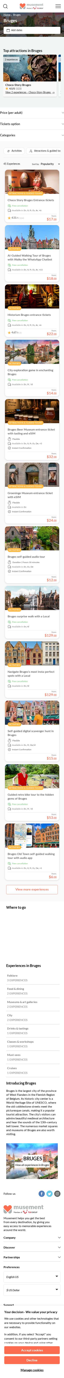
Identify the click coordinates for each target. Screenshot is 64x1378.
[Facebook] (41, 1194)
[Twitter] (49, 1194)
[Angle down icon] (43, 113)
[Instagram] (56, 1194)
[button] (14, 151)
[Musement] (31, 6)
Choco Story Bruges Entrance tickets (31, 200)
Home (7, 15)
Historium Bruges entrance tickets (29, 315)
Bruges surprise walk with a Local (29, 616)
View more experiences (32, 889)
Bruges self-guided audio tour (26, 556)
